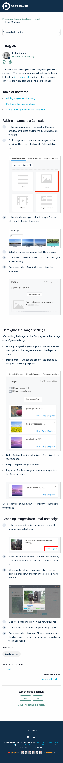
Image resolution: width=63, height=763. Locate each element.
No (38, 698)
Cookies (49, 743)
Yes (25, 698)
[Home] (15, 6)
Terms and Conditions (43, 745)
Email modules (11, 654)
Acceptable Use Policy (24, 745)
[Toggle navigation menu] (58, 6)
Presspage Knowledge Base (16, 19)
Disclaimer (41, 743)
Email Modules (12, 22)
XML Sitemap (31, 731)
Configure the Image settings (20, 104)
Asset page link (22, 77)
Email (37, 19)
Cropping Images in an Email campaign (25, 109)
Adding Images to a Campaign (21, 98)
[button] (31, 32)
